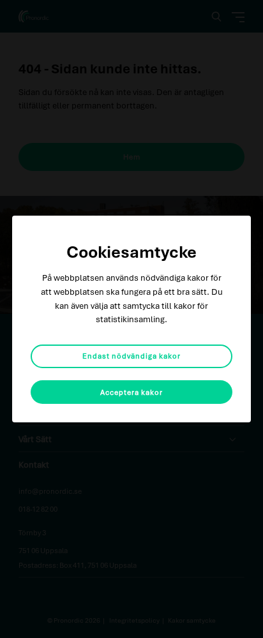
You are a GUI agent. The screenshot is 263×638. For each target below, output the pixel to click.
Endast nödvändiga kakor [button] (131, 355)
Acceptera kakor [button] (131, 392)
